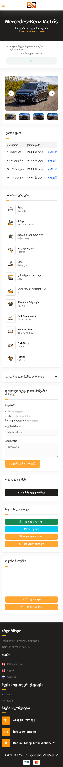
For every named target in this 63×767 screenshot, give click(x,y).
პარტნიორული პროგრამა (16, 647)
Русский (11, 677)
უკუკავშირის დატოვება (23, 463)
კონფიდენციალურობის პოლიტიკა (20, 640)
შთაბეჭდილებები (15, 420)
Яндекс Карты (33, 606)
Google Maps (33, 599)
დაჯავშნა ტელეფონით (31, 492)
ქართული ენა (14, 664)
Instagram (8, 700)
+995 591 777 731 (24, 720)
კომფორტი (11, 416)
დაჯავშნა (52, 151)
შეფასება (10, 405)
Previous (11, 93)
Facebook (7, 694)
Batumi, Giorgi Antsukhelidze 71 (34, 743)
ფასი (8, 411)
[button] (31, 376)
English (10, 670)
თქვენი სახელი (13, 426)
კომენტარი (11, 441)
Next (52, 93)
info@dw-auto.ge (25, 732)
